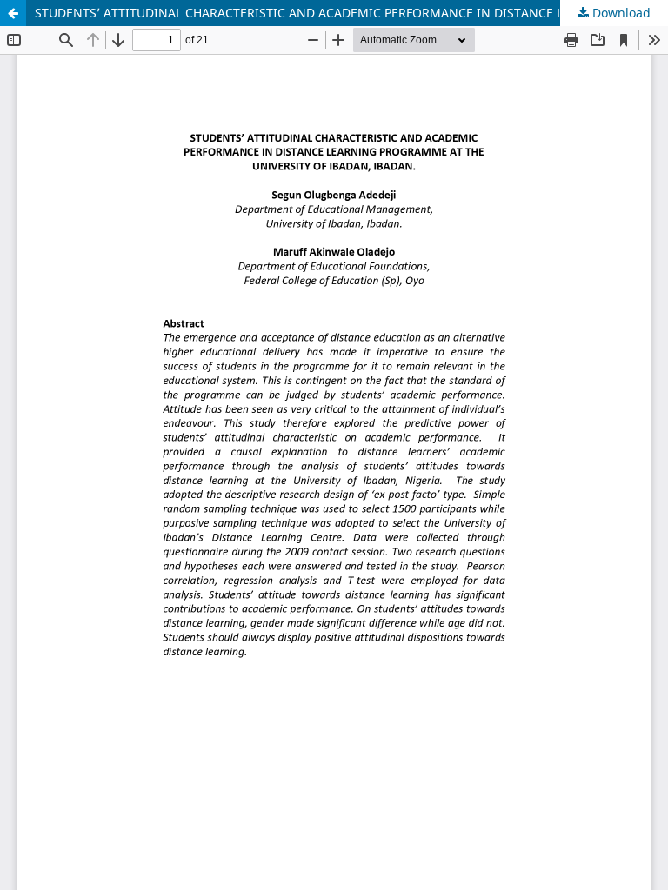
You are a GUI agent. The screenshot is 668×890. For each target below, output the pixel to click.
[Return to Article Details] (13, 13)
